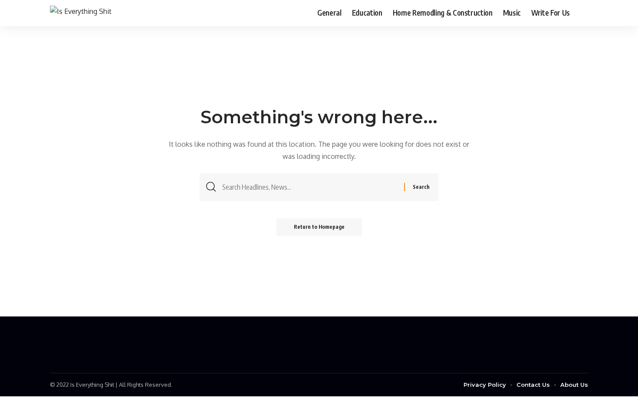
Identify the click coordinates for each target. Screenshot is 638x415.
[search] (581, 13)
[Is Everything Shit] (81, 13)
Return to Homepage (319, 227)
